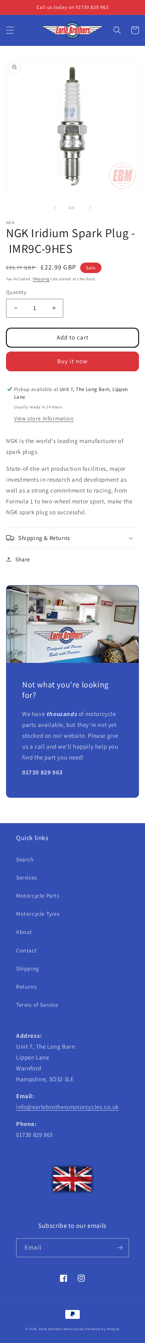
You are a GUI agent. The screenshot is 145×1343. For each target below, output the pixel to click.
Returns (26, 986)
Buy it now (72, 361)
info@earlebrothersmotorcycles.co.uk (67, 1107)
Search (25, 859)
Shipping (41, 278)
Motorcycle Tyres (38, 913)
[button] (10, 30)
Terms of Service (37, 1004)
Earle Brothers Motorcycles (62, 1328)
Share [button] (22, 559)
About (24, 931)
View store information (44, 418)
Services (26, 877)
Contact (26, 950)
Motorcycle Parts (38, 895)
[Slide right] (90, 207)
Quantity (16, 292)
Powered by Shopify (102, 1328)
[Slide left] (55, 207)
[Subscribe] (119, 1247)
